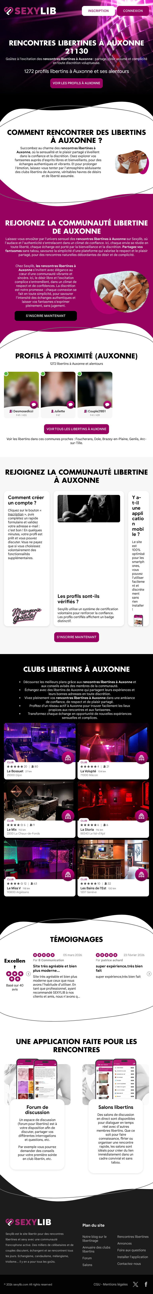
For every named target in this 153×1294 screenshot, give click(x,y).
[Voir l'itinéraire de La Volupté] (141, 757)
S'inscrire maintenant (46, 316)
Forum (87, 1258)
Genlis (133, 439)
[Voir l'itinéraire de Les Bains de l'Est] (141, 874)
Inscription (98, 11)
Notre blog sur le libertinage (94, 1239)
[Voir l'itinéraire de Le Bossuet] (68, 757)
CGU (97, 1284)
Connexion (133, 11)
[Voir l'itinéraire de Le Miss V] (68, 874)
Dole (97, 439)
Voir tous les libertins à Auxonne (76, 429)
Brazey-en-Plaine (115, 439)
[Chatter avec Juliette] (71, 405)
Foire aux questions (131, 1250)
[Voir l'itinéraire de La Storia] (141, 816)
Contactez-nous (129, 1264)
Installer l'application (132, 1257)
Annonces (124, 1244)
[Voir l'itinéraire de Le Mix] (68, 816)
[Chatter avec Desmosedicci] (34, 405)
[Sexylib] (135, 1284)
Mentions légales (115, 1284)
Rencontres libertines (133, 1237)
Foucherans (84, 439)
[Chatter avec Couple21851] (107, 405)
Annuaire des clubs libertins (96, 1249)
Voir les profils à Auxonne (76, 83)
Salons (87, 1265)
